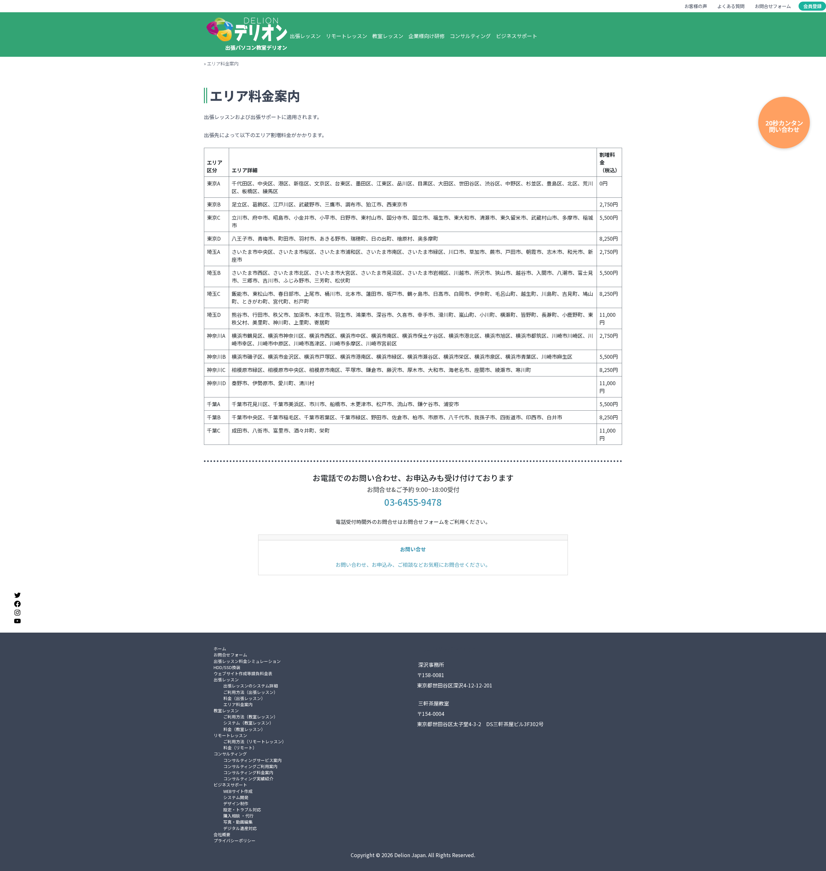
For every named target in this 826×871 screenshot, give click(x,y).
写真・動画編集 (238, 822)
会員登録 (812, 6)
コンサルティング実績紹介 (248, 779)
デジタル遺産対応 (240, 828)
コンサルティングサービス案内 (252, 760)
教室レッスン (387, 36)
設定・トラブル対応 (242, 809)
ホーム (220, 649)
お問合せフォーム (773, 6)
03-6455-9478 (413, 502)
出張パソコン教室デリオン (256, 47)
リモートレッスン (346, 36)
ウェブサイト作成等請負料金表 (243, 673)
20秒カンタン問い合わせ (784, 126)
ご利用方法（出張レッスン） (250, 692)
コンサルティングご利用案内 (250, 766)
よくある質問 (730, 6)
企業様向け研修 (426, 36)
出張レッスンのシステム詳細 (250, 686)
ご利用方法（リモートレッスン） (254, 741)
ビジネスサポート (516, 36)
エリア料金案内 (238, 704)
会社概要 (222, 834)
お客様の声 (695, 6)
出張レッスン (305, 36)
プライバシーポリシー (235, 840)
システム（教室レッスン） (248, 723)
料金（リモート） (240, 748)
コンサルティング (470, 36)
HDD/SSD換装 (227, 667)
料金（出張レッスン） (244, 698)
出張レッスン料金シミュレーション (247, 661)
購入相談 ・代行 (238, 816)
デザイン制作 (235, 803)
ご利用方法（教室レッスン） (250, 717)
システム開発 (235, 797)
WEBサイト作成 (238, 791)
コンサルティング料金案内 (248, 772)
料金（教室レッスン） (244, 729)
